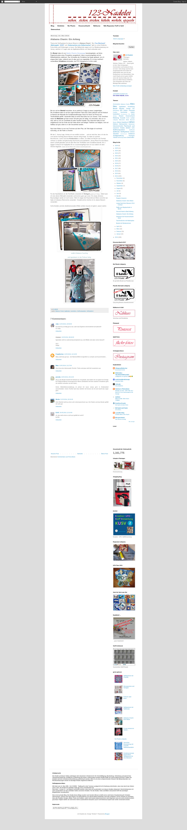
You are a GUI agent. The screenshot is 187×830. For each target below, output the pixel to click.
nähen (132, 122)
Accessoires (116, 104)
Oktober (118, 183)
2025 (116, 148)
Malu (57, 365)
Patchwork (127, 126)
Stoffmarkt (132, 129)
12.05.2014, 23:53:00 (65, 324)
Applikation (67, 311)
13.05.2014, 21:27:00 (65, 365)
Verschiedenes (119, 385)
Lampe (133, 118)
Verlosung (120, 137)
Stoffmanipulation (81, 311)
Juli (117, 191)
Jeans (133, 114)
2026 (116, 145)
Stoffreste (116, 132)
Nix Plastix (71, 26)
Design (128, 108)
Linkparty (115, 119)
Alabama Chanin (59, 311)
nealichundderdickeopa (122, 379)
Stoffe (133, 128)
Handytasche (124, 114)
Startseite (80, 453)
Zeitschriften (130, 137)
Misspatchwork (120, 417)
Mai (117, 196)
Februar (118, 231)
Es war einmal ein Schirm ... (128, 729)
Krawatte (122, 118)
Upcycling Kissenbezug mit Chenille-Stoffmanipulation (128, 745)
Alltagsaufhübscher (121, 368)
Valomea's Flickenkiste (122, 389)
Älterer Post (104, 453)
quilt (133, 126)
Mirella (58, 399)
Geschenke (124, 112)
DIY (133, 108)
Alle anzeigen (132, 421)
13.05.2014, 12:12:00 (70, 354)
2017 (116, 168)
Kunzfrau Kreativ (120, 403)
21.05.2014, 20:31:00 (66, 399)
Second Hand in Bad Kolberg (124, 211)
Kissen (121, 116)
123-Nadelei (129, 55)
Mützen (119, 122)
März (118, 229)
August (118, 188)
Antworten (59, 331)
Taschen (116, 134)
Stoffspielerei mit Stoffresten (128, 708)
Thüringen (132, 135)
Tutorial (115, 137)
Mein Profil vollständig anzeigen (122, 86)
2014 (116, 176)
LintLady (118, 384)
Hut (129, 114)
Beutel (115, 108)
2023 (116, 153)
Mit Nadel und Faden (121, 408)
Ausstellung (131, 106)
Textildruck (131, 134)
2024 (116, 150)
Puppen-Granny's (121, 198)
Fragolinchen (60, 354)
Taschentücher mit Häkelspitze (125, 220)
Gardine (115, 112)
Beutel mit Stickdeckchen (123, 223)
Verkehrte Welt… (119, 381)
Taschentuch (123, 133)
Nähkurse (96, 26)
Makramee (122, 119)
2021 (116, 158)
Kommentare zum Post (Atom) (66, 457)
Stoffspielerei (90, 311)
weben (125, 137)
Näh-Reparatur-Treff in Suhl (114, 26)
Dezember (119, 178)
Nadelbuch (125, 122)
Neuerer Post (55, 453)
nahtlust (117, 397)
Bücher (121, 108)
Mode (127, 119)
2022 (116, 156)
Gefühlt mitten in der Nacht (122, 414)
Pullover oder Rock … (127, 697)
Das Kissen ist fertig (120, 419)
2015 (116, 173)
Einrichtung (116, 110)
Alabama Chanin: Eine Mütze (124, 201)
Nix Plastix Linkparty (121, 739)
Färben (125, 110)
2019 (116, 163)
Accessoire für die (120, 370)
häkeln (133, 112)
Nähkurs (115, 124)
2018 (116, 166)
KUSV (127, 118)
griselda (58, 377)
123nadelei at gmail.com (120, 94)
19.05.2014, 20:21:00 (67, 377)
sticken (128, 128)
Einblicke (60, 26)
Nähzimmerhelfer (118, 126)
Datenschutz (55, 29)
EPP (121, 110)
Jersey (115, 116)
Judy (57, 324)
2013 (116, 237)
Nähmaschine (123, 124)
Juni (117, 193)
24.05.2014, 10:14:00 (66, 412)
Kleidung (116, 118)
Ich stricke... (118, 409)
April (117, 226)
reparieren (116, 128)
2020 (116, 161)
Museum (132, 119)
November (119, 181)
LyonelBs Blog (119, 413)
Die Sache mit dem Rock (121, 405)
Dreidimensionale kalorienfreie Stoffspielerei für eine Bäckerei (128, 755)
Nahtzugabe (55, 45)
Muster (115, 122)
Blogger (107, 814)
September (119, 186)
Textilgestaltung (118, 135)
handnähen (74, 311)
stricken (132, 132)
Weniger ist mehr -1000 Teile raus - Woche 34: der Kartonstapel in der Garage (124, 392)
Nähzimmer (132, 124)
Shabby (122, 128)
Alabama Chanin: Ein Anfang (124, 214)
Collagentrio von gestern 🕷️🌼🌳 (124, 376)
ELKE (57, 412)
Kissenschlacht (84, 26)
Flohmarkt (132, 110)
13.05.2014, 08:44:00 (67, 337)
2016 (116, 171)
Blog (52, 26)
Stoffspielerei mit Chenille (128, 676)
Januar (118, 234)
